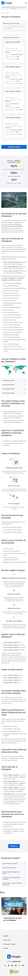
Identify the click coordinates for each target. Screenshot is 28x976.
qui (8, 758)
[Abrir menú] (26, 3)
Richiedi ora (14, 846)
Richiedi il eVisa (14, 147)
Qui (4, 527)
